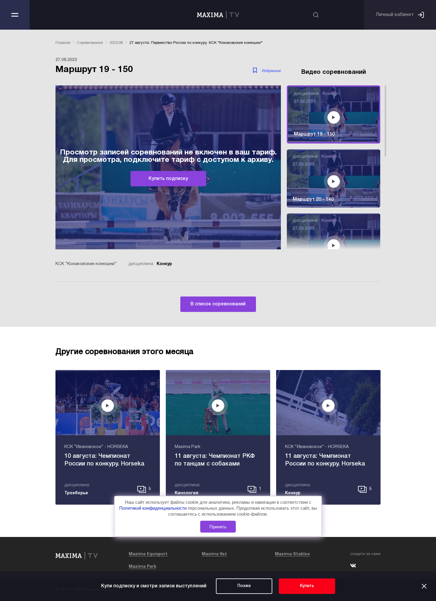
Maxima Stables (292, 554)
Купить (307, 586)
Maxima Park (142, 567)
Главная (62, 43)
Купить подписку (168, 178)
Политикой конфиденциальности (153, 508)
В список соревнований (218, 304)
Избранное (271, 70)
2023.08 (116, 43)
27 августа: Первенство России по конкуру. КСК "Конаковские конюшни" (195, 43)
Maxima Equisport (148, 554)
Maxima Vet (214, 554)
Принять (218, 526)
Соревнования (90, 43)
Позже (244, 586)
